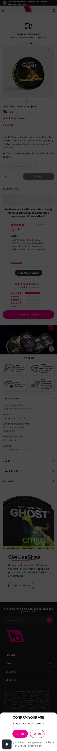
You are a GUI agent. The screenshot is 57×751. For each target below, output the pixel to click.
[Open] (6, 744)
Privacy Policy (34, 745)
